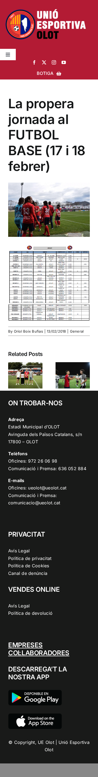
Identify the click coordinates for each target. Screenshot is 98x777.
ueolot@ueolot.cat (47, 488)
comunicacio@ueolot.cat (34, 502)
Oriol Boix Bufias (28, 331)
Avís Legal (19, 550)
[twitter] (44, 62)
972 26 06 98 (42, 461)
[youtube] (64, 62)
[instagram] (54, 62)
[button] (12, 375)
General (77, 331)
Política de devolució (30, 613)
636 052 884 (72, 468)
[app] (35, 715)
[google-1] (35, 692)
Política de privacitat (29, 558)
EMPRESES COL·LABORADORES (38, 649)
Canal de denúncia (27, 573)
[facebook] (34, 62)
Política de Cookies (28, 565)
